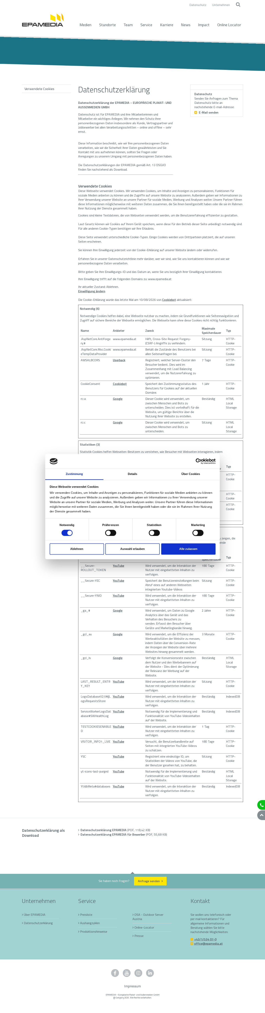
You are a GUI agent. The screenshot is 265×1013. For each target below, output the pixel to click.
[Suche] (238, 5)
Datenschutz (197, 5)
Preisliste (86, 914)
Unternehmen (221, 5)
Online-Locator (144, 927)
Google (117, 398)
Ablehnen (76, 549)
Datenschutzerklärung (38, 923)
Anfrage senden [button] (149, 881)
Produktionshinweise (93, 931)
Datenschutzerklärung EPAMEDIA (115, 830)
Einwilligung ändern (91, 291)
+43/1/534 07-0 (205, 939)
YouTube (118, 565)
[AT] (43, 18)
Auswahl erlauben (132, 549)
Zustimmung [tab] (74, 474)
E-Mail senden (208, 112)
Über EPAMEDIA (34, 914)
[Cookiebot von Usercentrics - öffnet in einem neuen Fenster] (199, 461)
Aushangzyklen (90, 923)
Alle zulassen (188, 549)
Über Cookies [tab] (190, 474)
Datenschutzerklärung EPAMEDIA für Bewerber (124, 834)
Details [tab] (132, 474)
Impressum (132, 986)
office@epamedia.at (208, 943)
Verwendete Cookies (39, 88)
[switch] (110, 533)
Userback (119, 360)
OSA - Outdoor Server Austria (147, 916)
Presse (139, 935)
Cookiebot (169, 299)
